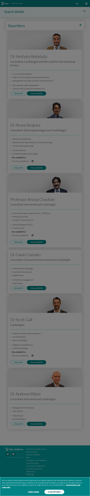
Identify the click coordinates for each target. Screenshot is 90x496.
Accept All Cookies (54, 492)
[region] (45, 486)
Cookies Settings (33, 492)
